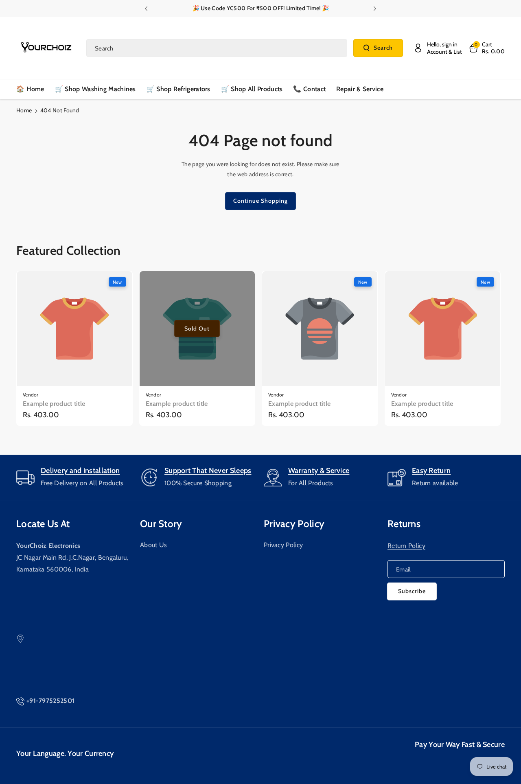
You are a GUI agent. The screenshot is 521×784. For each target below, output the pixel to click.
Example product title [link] (54, 403)
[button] (486, 48)
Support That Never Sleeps (208, 470)
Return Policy (406, 546)
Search (383, 47)
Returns (403, 524)
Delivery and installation (80, 470)
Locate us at (43, 524)
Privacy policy (294, 524)
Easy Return (431, 470)
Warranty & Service (318, 470)
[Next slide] (375, 8)
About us (153, 545)
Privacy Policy (283, 545)
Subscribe (412, 591)
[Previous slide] (145, 8)
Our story (161, 524)
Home (24, 110)
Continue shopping (260, 200)
